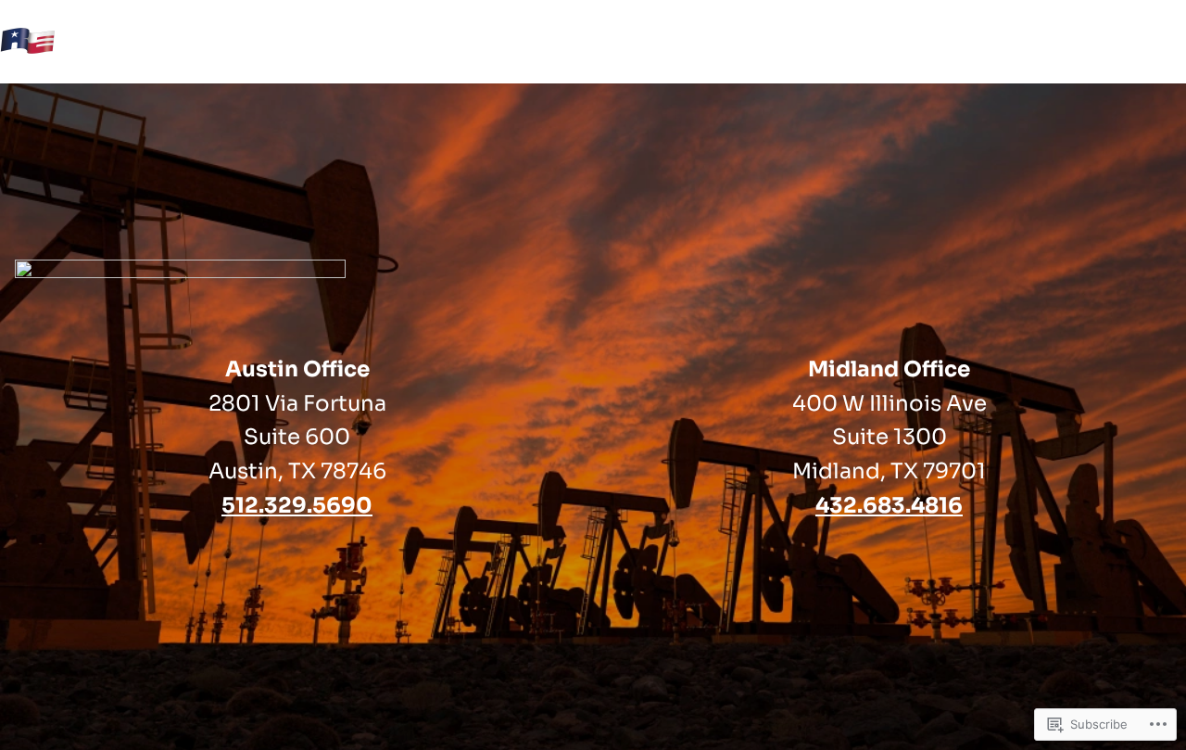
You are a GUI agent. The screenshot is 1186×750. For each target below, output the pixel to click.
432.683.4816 (889, 505)
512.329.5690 (296, 505)
